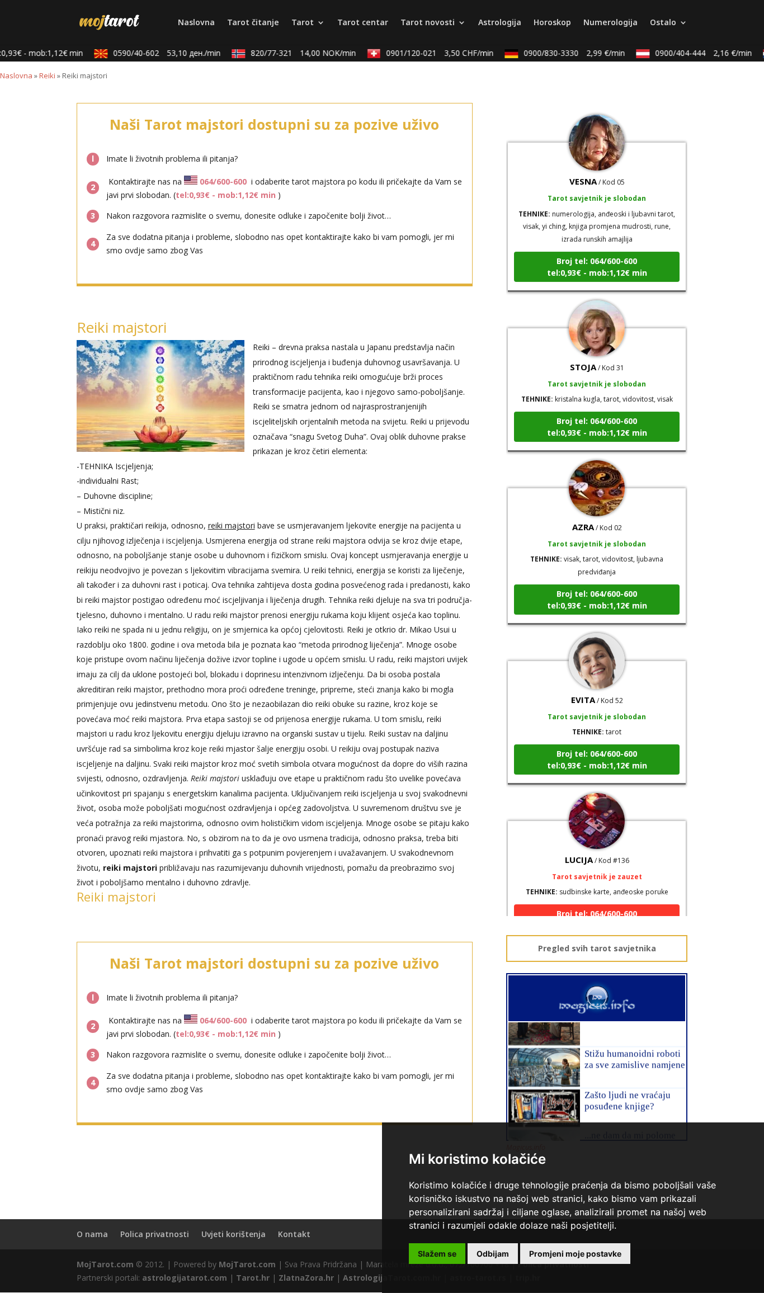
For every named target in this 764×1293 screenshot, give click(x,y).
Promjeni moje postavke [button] (575, 1253)
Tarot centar (362, 22)
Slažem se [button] (437, 1253)
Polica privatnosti (154, 1234)
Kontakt (294, 1234)
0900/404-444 (694, 53)
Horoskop (552, 22)
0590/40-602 (157, 53)
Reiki (47, 75)
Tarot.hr (253, 1277)
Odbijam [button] (493, 1253)
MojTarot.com (105, 1264)
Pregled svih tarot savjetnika (597, 948)
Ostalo (663, 22)
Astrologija (499, 22)
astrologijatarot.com (184, 1277)
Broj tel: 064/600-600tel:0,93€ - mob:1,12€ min (597, 253)
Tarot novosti (427, 22)
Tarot (302, 22)
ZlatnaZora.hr (306, 1277)
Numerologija (610, 22)
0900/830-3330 (565, 53)
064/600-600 (223, 181)
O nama (92, 1234)
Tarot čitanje (253, 22)
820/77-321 (294, 53)
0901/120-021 (430, 53)
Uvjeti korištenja (233, 1234)
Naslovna (196, 22)
